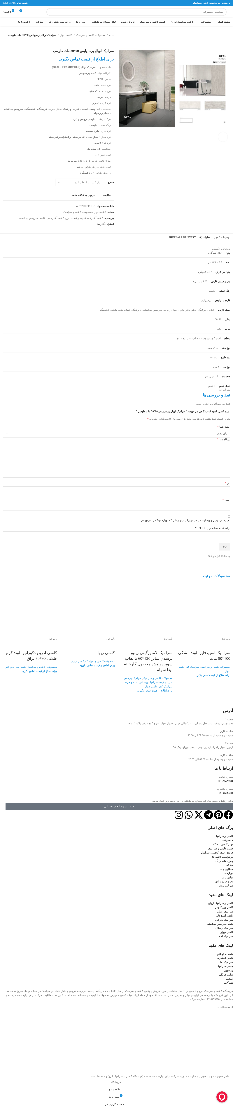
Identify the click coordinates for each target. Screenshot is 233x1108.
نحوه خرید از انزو (223, 881)
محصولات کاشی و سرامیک (215, 667)
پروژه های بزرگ (224, 861)
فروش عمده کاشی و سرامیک (217, 852)
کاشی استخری (225, 958)
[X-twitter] (198, 814)
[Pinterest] (218, 814)
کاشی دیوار (151, 686)
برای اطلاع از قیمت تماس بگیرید (212, 675)
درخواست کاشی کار (222, 857)
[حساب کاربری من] (35, 12)
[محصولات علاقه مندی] (29, 12)
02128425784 (9, 3)
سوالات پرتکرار (224, 885)
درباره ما (228, 873)
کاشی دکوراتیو (225, 954)
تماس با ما (227, 877)
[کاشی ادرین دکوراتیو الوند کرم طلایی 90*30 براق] (30, 609)
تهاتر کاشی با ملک (223, 844)
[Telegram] (208, 814)
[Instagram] (178, 814)
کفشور (229, 978)
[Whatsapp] (188, 814)
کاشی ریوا (106, 652)
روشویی (228, 970)
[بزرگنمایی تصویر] (222, 136)
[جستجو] (50, 12)
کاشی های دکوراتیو (16, 667)
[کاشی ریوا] (88, 609)
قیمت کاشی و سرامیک (220, 848)
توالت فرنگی (226, 974)
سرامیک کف (192, 667)
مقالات (229, 865)
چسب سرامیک (225, 966)
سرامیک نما (226, 962)
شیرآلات (228, 982)
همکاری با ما (226, 869)
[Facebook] (228, 814)
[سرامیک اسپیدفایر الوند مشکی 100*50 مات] (203, 609)
